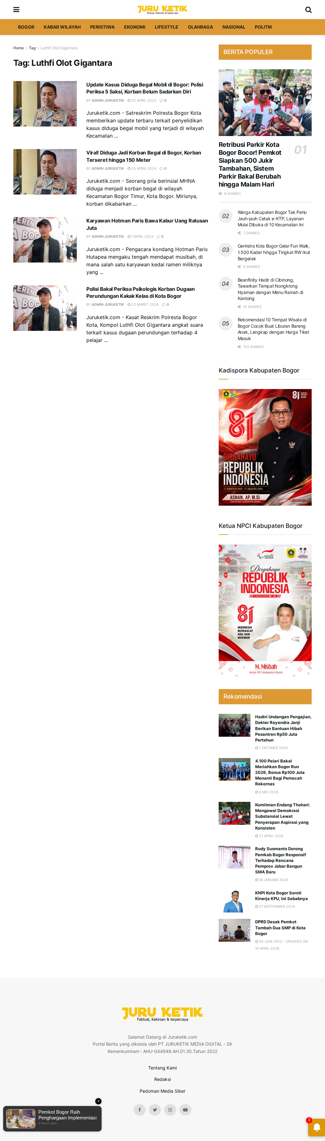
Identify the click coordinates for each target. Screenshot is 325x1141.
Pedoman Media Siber (162, 1091)
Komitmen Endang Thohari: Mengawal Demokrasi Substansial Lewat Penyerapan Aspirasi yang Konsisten (282, 816)
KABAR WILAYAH (62, 27)
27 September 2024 (276, 906)
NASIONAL (233, 27)
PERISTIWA (102, 27)
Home (18, 47)
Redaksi (162, 1079)
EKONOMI (134, 27)
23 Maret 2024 (144, 304)
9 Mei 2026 (268, 792)
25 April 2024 (143, 100)
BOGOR (26, 27)
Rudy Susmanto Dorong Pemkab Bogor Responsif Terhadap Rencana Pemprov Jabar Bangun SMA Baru (280, 860)
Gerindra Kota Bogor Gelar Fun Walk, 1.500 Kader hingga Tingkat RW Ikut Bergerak (274, 252)
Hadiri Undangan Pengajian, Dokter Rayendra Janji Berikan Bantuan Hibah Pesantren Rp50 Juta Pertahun (283, 728)
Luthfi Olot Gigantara (59, 47)
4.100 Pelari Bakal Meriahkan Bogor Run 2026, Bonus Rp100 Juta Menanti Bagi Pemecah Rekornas (280, 772)
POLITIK (263, 27)
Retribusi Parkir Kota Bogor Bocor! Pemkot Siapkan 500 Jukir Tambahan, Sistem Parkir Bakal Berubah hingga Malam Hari (250, 164)
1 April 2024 (141, 236)
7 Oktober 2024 (273, 748)
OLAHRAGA (200, 27)
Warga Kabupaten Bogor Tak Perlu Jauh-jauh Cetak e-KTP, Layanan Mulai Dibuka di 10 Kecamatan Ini (272, 218)
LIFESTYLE (166, 27)
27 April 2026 (270, 836)
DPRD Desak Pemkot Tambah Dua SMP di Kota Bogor (280, 927)
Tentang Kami (162, 1067)
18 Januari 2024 (273, 880)
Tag (32, 47)
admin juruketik (108, 100)
